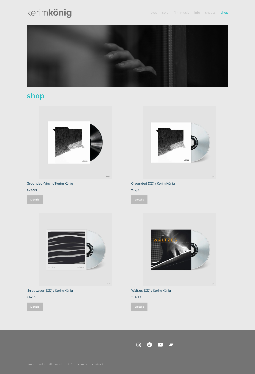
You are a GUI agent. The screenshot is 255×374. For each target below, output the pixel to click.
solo (165, 13)
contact (97, 364)
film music (181, 13)
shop (224, 13)
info (197, 13)
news (153, 13)
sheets (210, 13)
